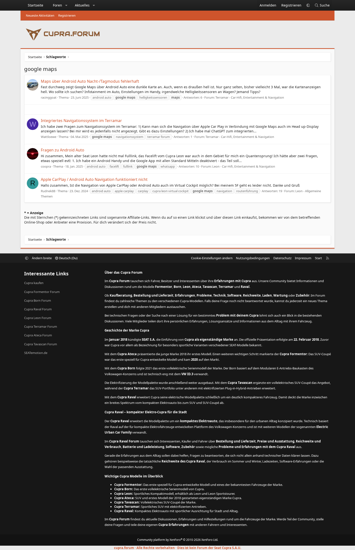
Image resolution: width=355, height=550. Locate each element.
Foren (57, 5)
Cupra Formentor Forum (42, 292)
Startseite (35, 5)
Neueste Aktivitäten (40, 15)
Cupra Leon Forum (37, 318)
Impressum (303, 258)
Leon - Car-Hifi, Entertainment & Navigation (243, 166)
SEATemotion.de (35, 353)
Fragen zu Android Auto (62, 150)
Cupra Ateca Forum (38, 335)
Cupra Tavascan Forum (40, 344)
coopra (46, 166)
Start (318, 258)
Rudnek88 (48, 191)
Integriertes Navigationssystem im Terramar (81, 120)
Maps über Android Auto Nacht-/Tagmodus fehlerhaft (90, 81)
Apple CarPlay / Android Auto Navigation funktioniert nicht (94, 179)
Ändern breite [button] (42, 258)
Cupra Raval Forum (38, 309)
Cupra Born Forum (37, 300)
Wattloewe (48, 137)
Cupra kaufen (33, 283)
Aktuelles (82, 5)
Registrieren (67, 15)
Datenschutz (282, 258)
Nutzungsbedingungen (253, 258)
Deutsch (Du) (68, 258)
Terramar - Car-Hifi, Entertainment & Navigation (249, 97)
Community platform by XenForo (177, 540)
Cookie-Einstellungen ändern (212, 258)
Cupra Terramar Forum (40, 326)
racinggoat (49, 97)
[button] (66, 5)
